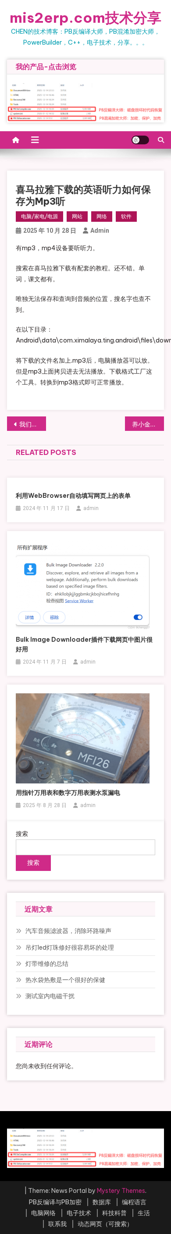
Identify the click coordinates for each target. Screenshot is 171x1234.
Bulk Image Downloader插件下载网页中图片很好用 (84, 644)
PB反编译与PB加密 (55, 1202)
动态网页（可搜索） (105, 1224)
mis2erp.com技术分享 (85, 17)
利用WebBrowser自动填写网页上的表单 (73, 496)
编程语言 (134, 1202)
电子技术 (79, 1213)
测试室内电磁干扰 (50, 996)
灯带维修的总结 (46, 964)
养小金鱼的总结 (148, 424)
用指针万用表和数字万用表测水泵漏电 (68, 793)
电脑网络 (43, 1213)
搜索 (22, 834)
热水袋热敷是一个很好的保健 (65, 980)
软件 (126, 216)
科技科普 (114, 1213)
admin (99, 230)
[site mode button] (140, 140)
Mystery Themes (121, 1191)
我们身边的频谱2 (32, 424)
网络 (101, 216)
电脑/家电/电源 (39, 216)
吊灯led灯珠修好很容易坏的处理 (69, 947)
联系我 (57, 1224)
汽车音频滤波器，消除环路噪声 (68, 931)
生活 (144, 1213)
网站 (77, 216)
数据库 (102, 1202)
